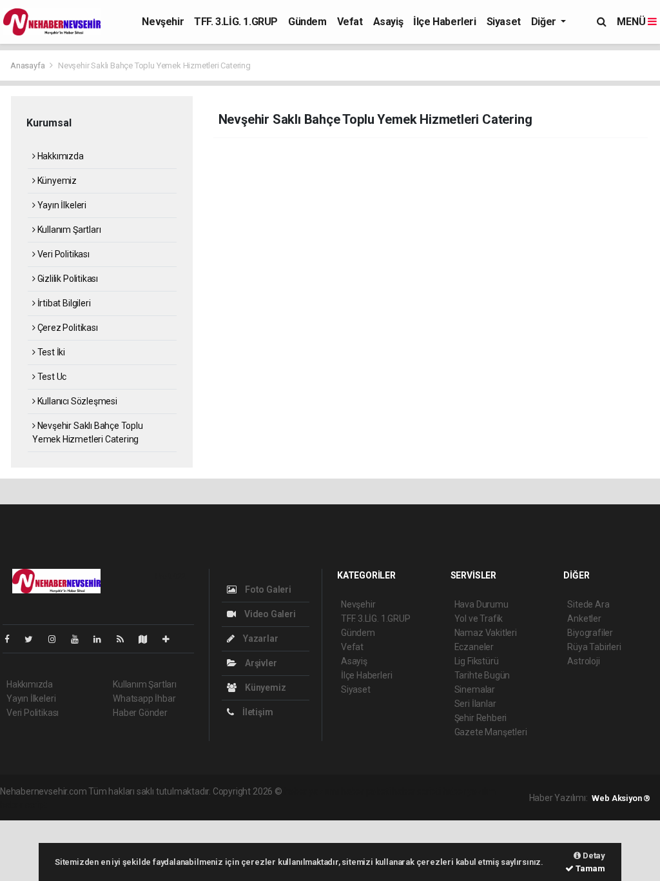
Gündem (307, 21)
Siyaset (504, 21)
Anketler (584, 618)
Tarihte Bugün (482, 675)
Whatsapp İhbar (144, 698)
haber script (23, 805)
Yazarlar (259, 638)
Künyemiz (56, 180)
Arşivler (260, 663)
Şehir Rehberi (480, 718)
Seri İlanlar (475, 703)
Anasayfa (28, 65)
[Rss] (125, 639)
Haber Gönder (140, 713)
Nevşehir (163, 21)
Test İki (50, 352)
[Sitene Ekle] (171, 639)
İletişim (256, 712)
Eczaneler (474, 647)
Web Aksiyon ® (621, 798)
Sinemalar (474, 689)
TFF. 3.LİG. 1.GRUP (236, 21)
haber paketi (366, 791)
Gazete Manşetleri (490, 732)
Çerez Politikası (66, 327)
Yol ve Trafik (478, 618)
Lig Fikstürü (476, 661)
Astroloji (583, 661)
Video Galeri (268, 614)
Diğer (545, 21)
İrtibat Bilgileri (62, 303)
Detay (593, 855)
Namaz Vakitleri (485, 633)
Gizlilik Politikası (66, 278)
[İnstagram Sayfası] (57, 639)
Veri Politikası (62, 254)
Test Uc (50, 376)
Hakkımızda (59, 156)
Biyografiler (590, 633)
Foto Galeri (267, 589)
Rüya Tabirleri (594, 647)
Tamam (589, 868)
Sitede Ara (588, 604)
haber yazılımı (311, 791)
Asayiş (388, 21)
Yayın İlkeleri (60, 205)
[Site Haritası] (148, 639)
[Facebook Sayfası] (12, 639)
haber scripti (416, 791)
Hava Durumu (481, 604)
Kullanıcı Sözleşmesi (76, 401)
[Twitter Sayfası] (33, 639)
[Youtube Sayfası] (80, 639)
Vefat (350, 21)
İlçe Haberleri (444, 21)
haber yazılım (469, 791)
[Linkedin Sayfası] (102, 639)
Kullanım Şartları (68, 229)
